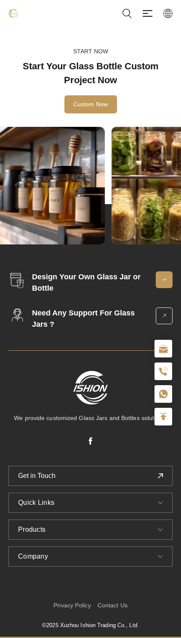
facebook (90, 441)
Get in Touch (37, 475)
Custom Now (90, 104)
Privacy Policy (71, 605)
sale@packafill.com (163, 348)
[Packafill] (13, 13)
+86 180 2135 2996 (163, 371)
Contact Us (113, 605)
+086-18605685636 (163, 394)
